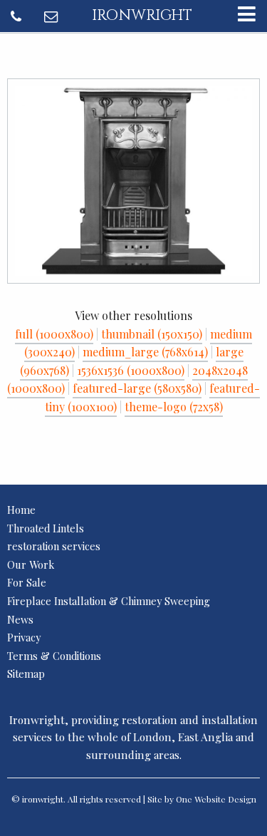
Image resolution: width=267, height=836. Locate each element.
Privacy (24, 637)
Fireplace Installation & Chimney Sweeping (108, 601)
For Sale (26, 582)
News (20, 619)
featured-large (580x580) (137, 388)
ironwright (142, 16)
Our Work (30, 564)
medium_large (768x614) (145, 351)
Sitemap (26, 673)
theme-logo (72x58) (174, 406)
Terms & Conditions (54, 656)
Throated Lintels (45, 528)
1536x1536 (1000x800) (130, 370)
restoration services (53, 546)
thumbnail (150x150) (151, 333)
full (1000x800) (54, 333)
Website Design (225, 799)
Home (21, 509)
